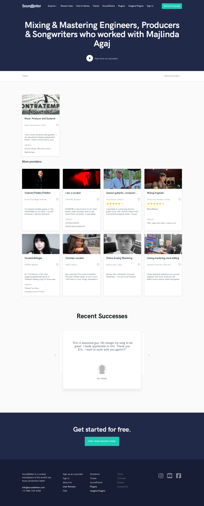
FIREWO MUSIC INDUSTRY (75, 227)
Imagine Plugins (135, 6)
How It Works (83, 6)
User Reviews (69, 486)
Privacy (120, 482)
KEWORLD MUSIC (72, 223)
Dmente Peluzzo (30, 149)
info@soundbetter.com (33, 487)
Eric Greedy (102, 378)
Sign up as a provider (73, 474)
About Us (67, 482)
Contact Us (122, 486)
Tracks (96, 6)
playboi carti (171, 223)
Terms (120, 474)
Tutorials (121, 478)
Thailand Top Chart (32, 288)
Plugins (121, 6)
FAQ (65, 491)
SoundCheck (108, 6)
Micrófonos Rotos (44, 149)
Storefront (95, 474)
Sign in (150, 6)
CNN (148, 223)
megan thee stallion (159, 223)
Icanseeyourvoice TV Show (34, 292)
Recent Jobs (67, 6)
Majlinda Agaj (29, 152)
